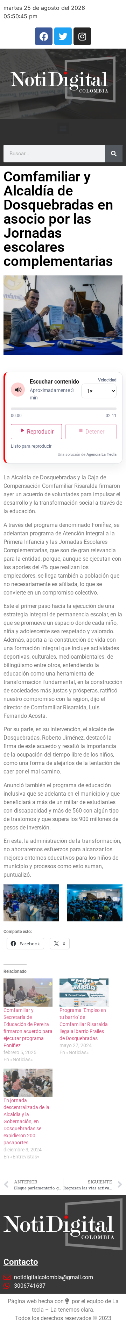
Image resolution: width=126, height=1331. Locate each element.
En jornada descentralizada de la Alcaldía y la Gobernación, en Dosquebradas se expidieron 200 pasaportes (26, 1121)
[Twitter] (63, 36)
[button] (63, 128)
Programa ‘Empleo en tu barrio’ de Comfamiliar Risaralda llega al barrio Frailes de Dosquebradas (83, 1024)
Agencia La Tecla (101, 454)
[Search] (113, 153)
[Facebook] (43, 36)
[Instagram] (82, 36)
